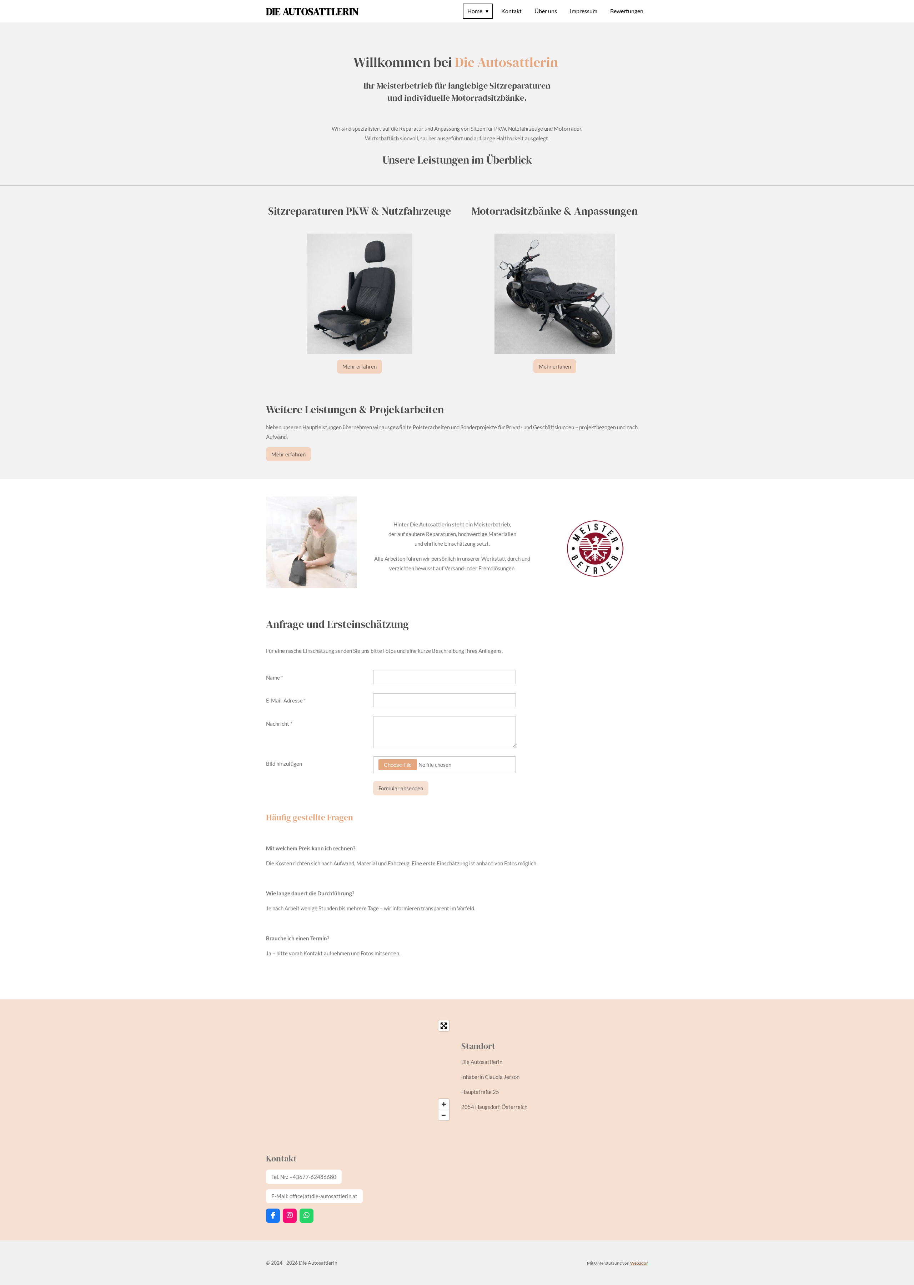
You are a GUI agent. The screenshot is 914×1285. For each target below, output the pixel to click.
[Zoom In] (443, 1104)
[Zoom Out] (443, 1115)
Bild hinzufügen (284, 763)
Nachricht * (279, 723)
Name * (274, 677)
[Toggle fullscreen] (443, 1025)
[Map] (359, 1070)
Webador (639, 1262)
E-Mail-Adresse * (286, 700)
